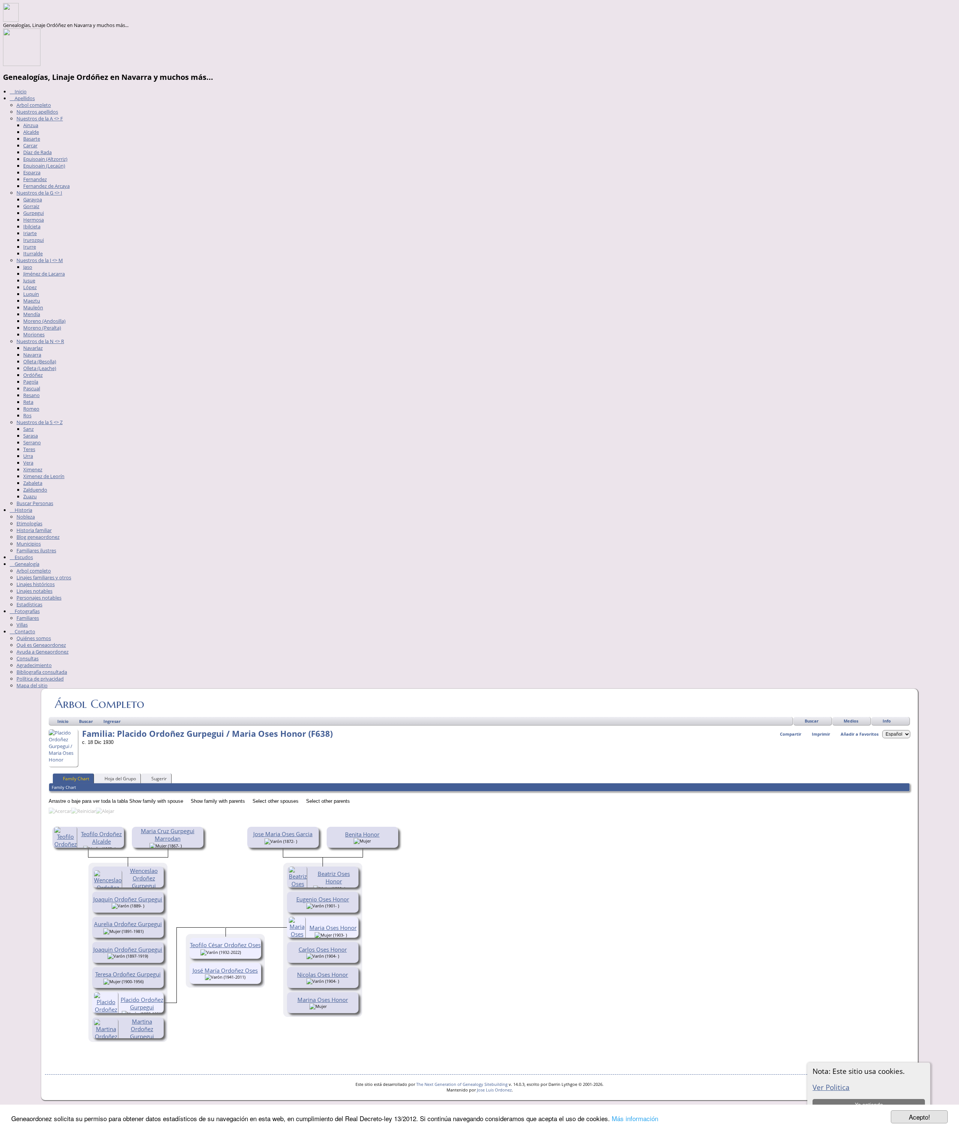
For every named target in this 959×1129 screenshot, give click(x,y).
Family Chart (76, 778)
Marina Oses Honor (322, 999)
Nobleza (25, 516)
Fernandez (35, 179)
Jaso (27, 267)
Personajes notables (38, 597)
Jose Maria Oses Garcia (282, 834)
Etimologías (29, 523)
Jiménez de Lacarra (44, 273)
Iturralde (33, 253)
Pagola (30, 381)
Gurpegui (33, 213)
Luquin (31, 294)
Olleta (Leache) (39, 368)
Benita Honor (362, 834)
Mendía (31, 314)
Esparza (31, 172)
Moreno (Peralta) (42, 327)
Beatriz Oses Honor (334, 877)
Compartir (790, 734)
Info (887, 721)
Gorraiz (31, 206)
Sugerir (159, 778)
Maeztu (31, 300)
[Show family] (148, 930)
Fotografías (26, 611)
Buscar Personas (34, 503)
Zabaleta (32, 483)
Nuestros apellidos (37, 111)
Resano (31, 395)
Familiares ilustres (36, 550)
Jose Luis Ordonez (494, 1090)
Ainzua (30, 125)
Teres (29, 449)
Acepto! (919, 1117)
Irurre (29, 246)
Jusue (29, 280)
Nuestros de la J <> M (39, 260)
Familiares (27, 618)
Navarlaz (33, 348)
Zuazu (30, 496)
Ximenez (32, 469)
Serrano (32, 442)
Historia (22, 510)
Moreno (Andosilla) (44, 321)
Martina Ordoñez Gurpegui (142, 1029)
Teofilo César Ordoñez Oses (225, 945)
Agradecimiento (34, 665)
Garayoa (32, 199)
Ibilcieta (31, 226)
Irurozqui (33, 240)
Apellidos (24, 98)
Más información (635, 1118)
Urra (28, 456)
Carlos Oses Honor (323, 949)
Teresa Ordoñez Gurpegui (128, 974)
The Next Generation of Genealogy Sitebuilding (462, 1084)
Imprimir (821, 734)
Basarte (31, 138)
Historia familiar (34, 530)
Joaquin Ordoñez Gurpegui (127, 949)
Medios (851, 721)
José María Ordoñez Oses (225, 970)
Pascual (31, 388)
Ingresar (112, 721)
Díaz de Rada (37, 152)
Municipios (28, 543)
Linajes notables (34, 591)
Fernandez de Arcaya (46, 186)
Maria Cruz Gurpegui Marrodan (167, 834)
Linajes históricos (35, 584)
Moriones (34, 334)
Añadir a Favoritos (859, 734)
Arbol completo (33, 105)
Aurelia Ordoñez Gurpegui (128, 924)
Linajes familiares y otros (43, 577)
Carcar (30, 145)
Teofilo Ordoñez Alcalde (101, 837)
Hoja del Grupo (120, 778)
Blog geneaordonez (38, 537)
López (30, 287)
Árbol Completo (99, 703)
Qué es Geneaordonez (41, 645)
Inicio (20, 91)
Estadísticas (29, 604)
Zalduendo (35, 489)
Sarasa (30, 435)
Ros (27, 415)
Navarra (32, 354)
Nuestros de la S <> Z (39, 422)
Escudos (23, 557)
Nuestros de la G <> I (39, 192)
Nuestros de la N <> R (40, 341)
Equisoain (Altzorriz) (45, 159)
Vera (28, 462)
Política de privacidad (40, 678)
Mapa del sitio (32, 685)
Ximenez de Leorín (43, 476)
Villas (22, 624)
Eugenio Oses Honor (322, 899)
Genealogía (26, 564)
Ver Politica (831, 1087)
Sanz (28, 429)
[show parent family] (184, 845)
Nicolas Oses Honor (322, 974)
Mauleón (33, 307)
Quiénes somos (33, 638)
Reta (28, 402)
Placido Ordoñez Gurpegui (142, 1003)
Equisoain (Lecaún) (44, 165)
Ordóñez (33, 375)
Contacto (24, 631)
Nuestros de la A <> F (39, 118)
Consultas (27, 658)
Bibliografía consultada (41, 672)
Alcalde (31, 132)
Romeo (31, 408)
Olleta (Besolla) (39, 361)
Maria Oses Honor (333, 927)
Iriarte (30, 233)
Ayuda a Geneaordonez (42, 651)
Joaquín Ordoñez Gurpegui (127, 899)
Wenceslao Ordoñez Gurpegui (144, 878)
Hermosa (33, 219)
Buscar (812, 721)
